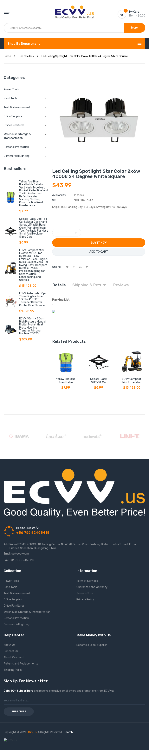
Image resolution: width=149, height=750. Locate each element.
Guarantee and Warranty (91, 587)
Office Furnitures (14, 605)
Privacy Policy (85, 599)
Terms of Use (84, 593)
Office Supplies (13, 599)
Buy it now (99, 242)
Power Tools (11, 89)
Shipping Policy (13, 670)
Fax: (6, 560)
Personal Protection (16, 618)
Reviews (121, 285)
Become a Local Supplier (91, 645)
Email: (7, 553)
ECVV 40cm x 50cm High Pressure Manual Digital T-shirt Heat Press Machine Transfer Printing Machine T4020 (32, 326)
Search (68, 732)
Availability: (59, 195)
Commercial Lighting (16, 624)
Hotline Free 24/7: (27, 528)
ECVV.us (32, 732)
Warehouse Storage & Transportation (27, 612)
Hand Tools (10, 587)
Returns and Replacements (21, 663)
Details (59, 285)
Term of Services (87, 581)
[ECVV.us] (74, 9)
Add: (6, 544)
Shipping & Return (89, 285)
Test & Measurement (17, 593)
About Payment (14, 657)
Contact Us (11, 651)
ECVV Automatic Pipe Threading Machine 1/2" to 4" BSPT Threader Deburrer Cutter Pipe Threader (32, 299)
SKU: (55, 200)
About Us (9, 645)
